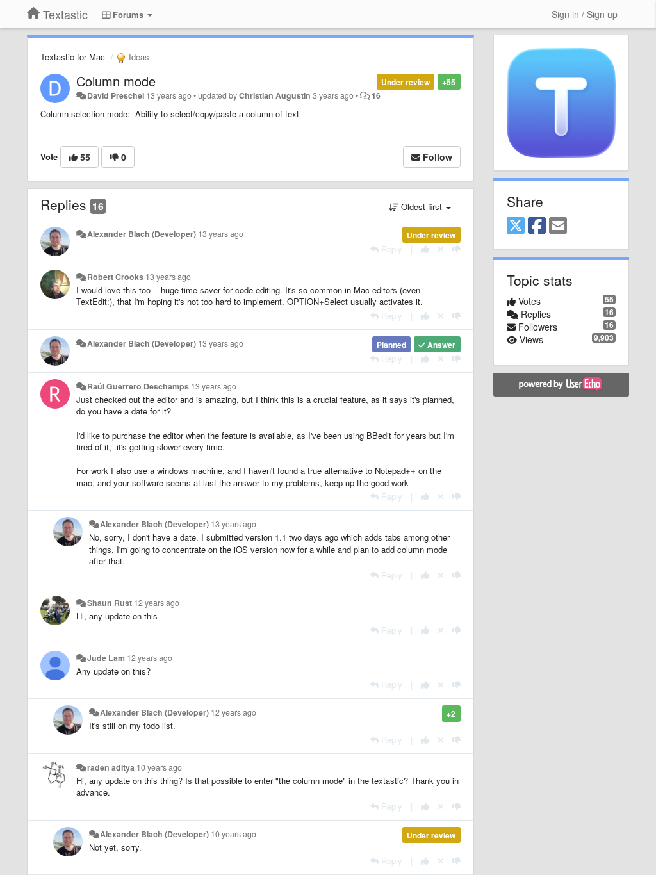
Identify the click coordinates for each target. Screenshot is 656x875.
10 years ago (159, 767)
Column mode (116, 81)
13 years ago (220, 234)
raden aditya (111, 767)
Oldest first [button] (421, 206)
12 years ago (156, 603)
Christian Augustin (275, 95)
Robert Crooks (115, 276)
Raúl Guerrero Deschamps (138, 386)
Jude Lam (106, 658)
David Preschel (115, 95)
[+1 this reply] (425, 249)
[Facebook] (537, 226)
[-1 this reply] (456, 249)
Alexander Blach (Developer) (141, 234)
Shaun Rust (109, 603)
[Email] (558, 226)
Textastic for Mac (72, 57)
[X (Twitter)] (516, 226)
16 (376, 95)
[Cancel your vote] (441, 249)
